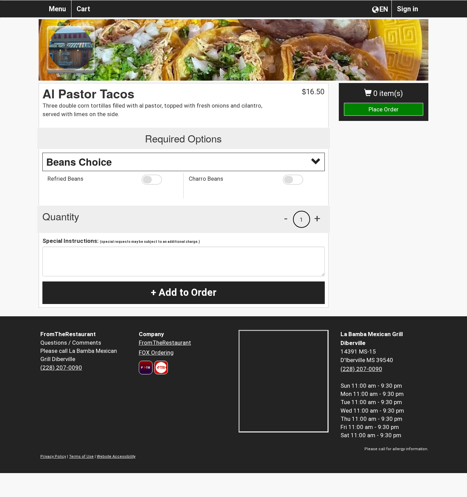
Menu (57, 9)
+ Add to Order (183, 292)
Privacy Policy (53, 456)
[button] (160, 180)
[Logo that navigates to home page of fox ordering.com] (160, 367)
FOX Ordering (156, 352)
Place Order (384, 109)
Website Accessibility (116, 456)
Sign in (407, 9)
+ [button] (317, 218)
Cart (83, 9)
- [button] (286, 218)
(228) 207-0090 (61, 367)
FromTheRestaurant (165, 342)
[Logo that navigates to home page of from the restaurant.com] (145, 367)
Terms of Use (81, 456)
